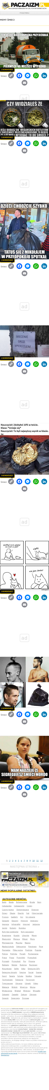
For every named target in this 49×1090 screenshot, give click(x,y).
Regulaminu (5, 1055)
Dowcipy (35, 910)
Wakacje (5, 987)
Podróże (28, 950)
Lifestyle (25, 935)
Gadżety (14, 917)
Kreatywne (6, 935)
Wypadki (36, 991)
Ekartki (21, 913)
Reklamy (5, 965)
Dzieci (4, 913)
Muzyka (19, 943)
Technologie (7, 980)
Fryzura (5, 917)
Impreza (5, 924)
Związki (5, 998)
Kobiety (13, 928)
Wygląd (18, 991)
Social (30, 972)
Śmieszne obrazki (9, 972)
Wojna (32, 987)
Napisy (28, 943)
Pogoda (38, 950)
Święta (12, 976)
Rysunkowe (7, 969)
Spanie (39, 972)
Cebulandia (6, 906)
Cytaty (29, 906)
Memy (34, 935)
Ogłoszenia (21, 947)
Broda (32, 902)
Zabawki (5, 994)
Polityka (13, 954)
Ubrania (18, 983)
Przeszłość (32, 958)
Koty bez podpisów (10, 932)
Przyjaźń (5, 961)
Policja (5, 954)
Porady (23, 954)
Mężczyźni (6, 939)
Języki (4, 928)
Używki (28, 983)
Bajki (4, 902)
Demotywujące (22, 910)
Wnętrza (23, 987)
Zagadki (15, 994)
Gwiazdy (5, 921)
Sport (4, 976)
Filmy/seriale (37, 913)
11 (37, 861)
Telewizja (19, 980)
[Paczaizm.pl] (24, 5)
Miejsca (16, 939)
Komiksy (22, 928)
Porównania (33, 954)
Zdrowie (33, 994)
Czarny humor (8, 910)
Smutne (22, 972)
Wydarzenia (7, 991)
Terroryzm (30, 980)
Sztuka (20, 976)
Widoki (14, 987)
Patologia (32, 947)
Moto (32, 939)
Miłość (25, 939)
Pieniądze (6, 950)
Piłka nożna (18, 950)
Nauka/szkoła (8, 947)
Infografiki (15, 924)
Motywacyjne (7, 943)
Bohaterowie (21, 902)
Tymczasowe (7, 983)
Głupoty (15, 921)
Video (35, 983)
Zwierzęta (15, 998)
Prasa (11, 958)
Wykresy (26, 991)
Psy (24, 961)
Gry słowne (30, 917)
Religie (14, 965)
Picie (41, 947)
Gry (21, 917)
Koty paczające (27, 932)
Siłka (23, 969)
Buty (39, 902)
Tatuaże (37, 976)
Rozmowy (33, 965)
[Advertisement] (24, 833)
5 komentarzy (7, 137)
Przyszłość (16, 961)
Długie (12, 913)
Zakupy (24, 994)
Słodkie (29, 976)
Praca (4, 958)
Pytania (32, 961)
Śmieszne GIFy (34, 969)
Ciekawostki (19, 906)
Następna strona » (24, 866)
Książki (16, 935)
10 (33, 861)
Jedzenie (36, 924)
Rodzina (23, 965)
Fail (27, 913)
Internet (26, 924)
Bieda (11, 902)
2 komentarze (7, 69)
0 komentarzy (7, 475)
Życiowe (25, 998)
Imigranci (34, 921)
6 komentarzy (7, 781)
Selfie (16, 969)
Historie (24, 921)
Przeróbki (21, 958)
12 (41, 861)
